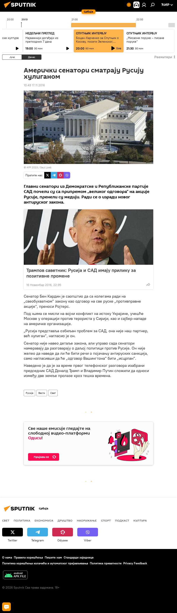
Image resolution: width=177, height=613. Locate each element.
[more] (148, 284)
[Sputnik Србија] (21, 8)
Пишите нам (53, 557)
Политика (22, 520)
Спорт (106, 520)
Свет (53, 393)
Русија (29, 393)
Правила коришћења (28, 557)
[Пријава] (144, 4)
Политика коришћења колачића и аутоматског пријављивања (45, 563)
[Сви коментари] (6, 606)
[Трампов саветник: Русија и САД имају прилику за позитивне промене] (88, 237)
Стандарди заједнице (79, 557)
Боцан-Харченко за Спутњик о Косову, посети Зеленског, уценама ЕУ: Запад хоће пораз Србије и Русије (97, 43)
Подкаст (122, 520)
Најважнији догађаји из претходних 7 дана (41, 39)
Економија (44, 520)
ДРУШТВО (65, 520)
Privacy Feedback (135, 563)
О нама (7, 557)
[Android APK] (15, 575)
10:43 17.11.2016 (34, 85)
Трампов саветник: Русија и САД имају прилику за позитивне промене (81, 273)
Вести (41, 393)
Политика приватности (106, 563)
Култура (140, 520)
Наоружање (87, 520)
